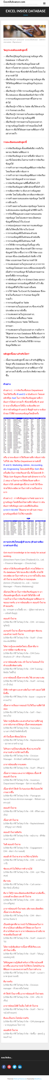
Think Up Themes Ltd (20, 1079)
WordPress (37, 1079)
